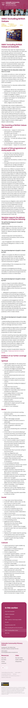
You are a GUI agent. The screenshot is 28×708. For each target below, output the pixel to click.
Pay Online (3, 659)
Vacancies (3, 663)
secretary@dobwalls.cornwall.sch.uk (9, 652)
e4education (8, 677)
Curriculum (13, 25)
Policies (3, 661)
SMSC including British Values (12, 25)
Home (2, 24)
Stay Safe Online (19, 658)
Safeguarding (18, 661)
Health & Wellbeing (19, 659)
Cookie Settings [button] (4, 672)
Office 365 (3, 658)
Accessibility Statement (6, 674)
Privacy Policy (10, 672)
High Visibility (17, 672)
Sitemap (14, 674)
